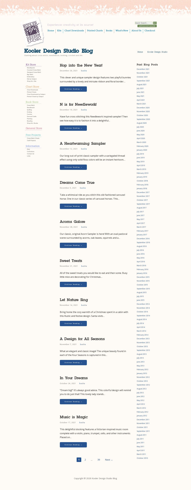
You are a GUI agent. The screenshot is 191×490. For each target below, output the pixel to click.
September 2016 (143, 242)
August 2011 (142, 435)
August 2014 (142, 319)
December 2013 (143, 338)
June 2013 (140, 362)
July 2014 (140, 323)
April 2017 (141, 223)
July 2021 (140, 88)
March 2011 (141, 454)
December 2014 (143, 304)
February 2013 (142, 369)
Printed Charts (31, 92)
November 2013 (143, 342)
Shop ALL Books (32, 123)
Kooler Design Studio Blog (58, 51)
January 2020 (142, 150)
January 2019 (142, 177)
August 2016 (142, 246)
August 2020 (142, 123)
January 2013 (142, 373)
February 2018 (142, 185)
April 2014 (141, 327)
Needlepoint (31, 68)
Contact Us (30, 153)
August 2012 (142, 389)
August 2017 (142, 208)
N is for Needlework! (78, 104)
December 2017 (143, 192)
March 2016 (141, 265)
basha (84, 71)
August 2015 (142, 292)
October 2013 (142, 346)
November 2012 (143, 377)
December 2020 (143, 107)
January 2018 (142, 188)
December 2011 (143, 419)
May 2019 (140, 161)
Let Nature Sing (74, 300)
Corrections (30, 151)
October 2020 (142, 115)
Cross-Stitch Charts (33, 138)
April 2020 (141, 138)
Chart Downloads (32, 90)
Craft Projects (31, 140)
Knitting (29, 112)
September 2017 (143, 204)
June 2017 (140, 215)
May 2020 (140, 134)
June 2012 (140, 396)
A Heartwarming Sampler (82, 143)
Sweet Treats (71, 260)
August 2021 (142, 84)
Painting (29, 118)
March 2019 (141, 169)
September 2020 (143, 119)
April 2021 (141, 100)
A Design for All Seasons (82, 339)
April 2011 (141, 450)
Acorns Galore (72, 221)
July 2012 (140, 392)
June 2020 (140, 131)
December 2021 (143, 69)
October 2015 (142, 285)
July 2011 (140, 439)
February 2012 (142, 412)
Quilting (29, 110)
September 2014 (143, 315)
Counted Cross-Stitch (34, 70)
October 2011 (142, 427)
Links (28, 156)
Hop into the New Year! (81, 65)
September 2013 (143, 350)
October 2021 (142, 77)
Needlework (31, 107)
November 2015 (143, 281)
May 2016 (140, 258)
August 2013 (142, 354)
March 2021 (141, 104)
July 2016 (140, 250)
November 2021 (143, 73)
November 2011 (143, 423)
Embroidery (30, 76)
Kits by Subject (32, 79)
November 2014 (143, 308)
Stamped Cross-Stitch (34, 72)
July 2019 (140, 154)
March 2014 (141, 331)
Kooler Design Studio (157, 52)
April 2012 (141, 404)
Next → (109, 459)
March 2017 (141, 227)
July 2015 (140, 296)
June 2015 (140, 300)
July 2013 (140, 358)
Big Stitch (30, 74)
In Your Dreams (74, 378)
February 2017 (142, 231)
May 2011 (140, 446)
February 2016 (142, 269)
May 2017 (140, 219)
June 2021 (140, 92)
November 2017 (143, 196)
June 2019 (140, 157)
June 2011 (140, 442)
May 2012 (140, 400)
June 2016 (140, 254)
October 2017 (142, 200)
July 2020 (140, 127)
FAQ (28, 149)
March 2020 (141, 142)
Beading (29, 121)
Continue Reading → (73, 89)
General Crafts (31, 116)
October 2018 (142, 181)
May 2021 (140, 96)
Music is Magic (74, 417)
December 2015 (143, 277)
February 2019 (142, 173)
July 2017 (140, 211)
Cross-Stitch (31, 105)
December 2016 (143, 238)
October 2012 (142, 381)
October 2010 (142, 458)
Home (140, 52)
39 (98, 459)
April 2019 (141, 165)
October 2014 (142, 312)
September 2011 (143, 431)
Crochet (29, 114)
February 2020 (142, 146)
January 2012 (142, 415)
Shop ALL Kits (31, 81)
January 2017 (142, 234)
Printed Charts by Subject (35, 96)
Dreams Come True (77, 182)
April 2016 (141, 261)
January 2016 (142, 273)
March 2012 (141, 408)
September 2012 (143, 385)
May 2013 (140, 366)
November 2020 (143, 111)
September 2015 (143, 288)
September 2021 (143, 81)
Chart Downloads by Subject (36, 94)
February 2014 (142, 335)
